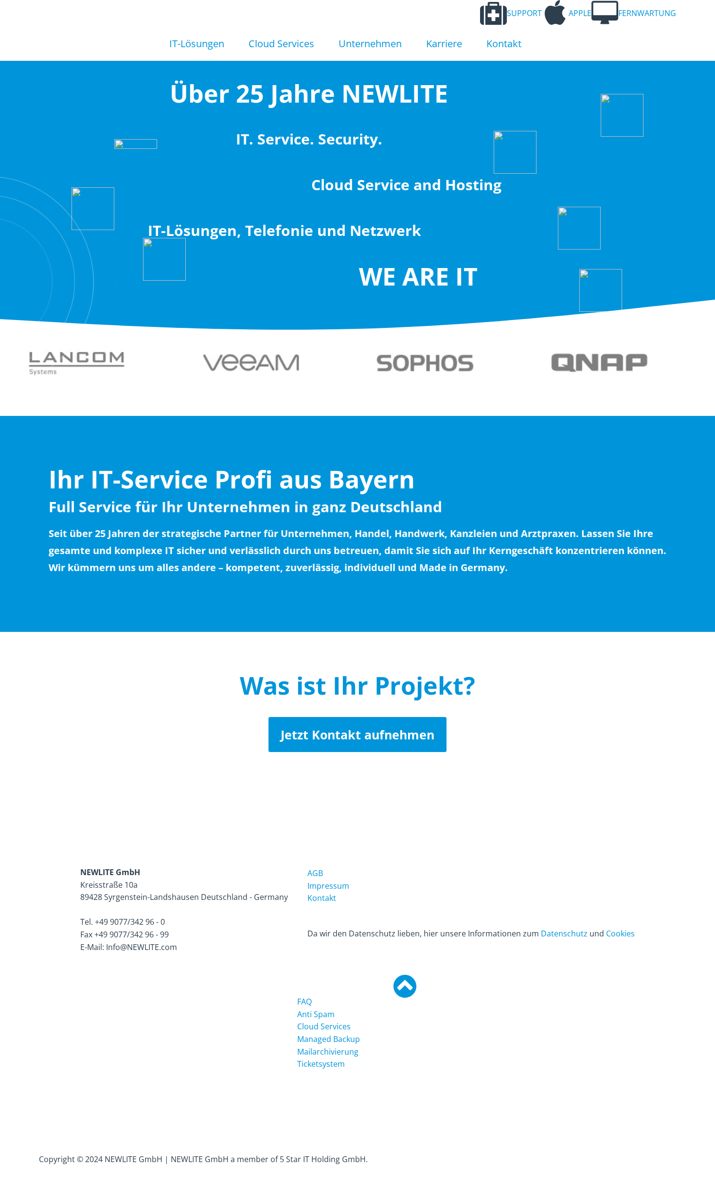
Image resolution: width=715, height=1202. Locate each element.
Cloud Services (281, 43)
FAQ (304, 1001)
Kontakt (503, 43)
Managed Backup (328, 1039)
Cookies (620, 933)
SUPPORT (524, 13)
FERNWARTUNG (647, 13)
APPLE (580, 13)
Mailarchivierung (327, 1051)
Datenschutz (564, 933)
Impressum (328, 885)
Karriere (444, 43)
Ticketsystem (321, 1063)
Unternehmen (370, 43)
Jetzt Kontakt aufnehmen (357, 734)
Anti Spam (316, 1014)
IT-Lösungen (196, 43)
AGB (315, 873)
